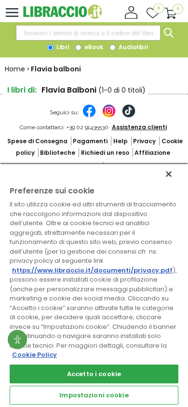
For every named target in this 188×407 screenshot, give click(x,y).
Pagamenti (90, 141)
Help (120, 141)
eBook (93, 47)
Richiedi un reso (105, 153)
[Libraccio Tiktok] (128, 115)
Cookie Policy (34, 354)
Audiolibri (132, 47)
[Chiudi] (169, 174)
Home (15, 69)
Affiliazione (152, 153)
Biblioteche (57, 153)
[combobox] (88, 33)
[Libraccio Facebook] (89, 115)
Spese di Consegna (37, 141)
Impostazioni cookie (93, 395)
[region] (94, 285)
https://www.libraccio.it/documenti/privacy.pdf (92, 270)
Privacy (144, 141)
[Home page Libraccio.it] (62, 17)
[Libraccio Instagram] (109, 115)
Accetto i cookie (94, 374)
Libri (62, 47)
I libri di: (22, 89)
